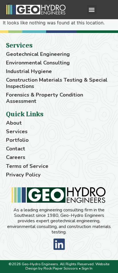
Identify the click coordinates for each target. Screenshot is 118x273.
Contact (15, 149)
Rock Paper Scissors (61, 268)
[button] (92, 9)
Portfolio (17, 140)
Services (16, 131)
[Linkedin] (59, 244)
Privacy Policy (23, 175)
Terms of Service (27, 166)
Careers (15, 157)
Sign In (87, 268)
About (14, 123)
